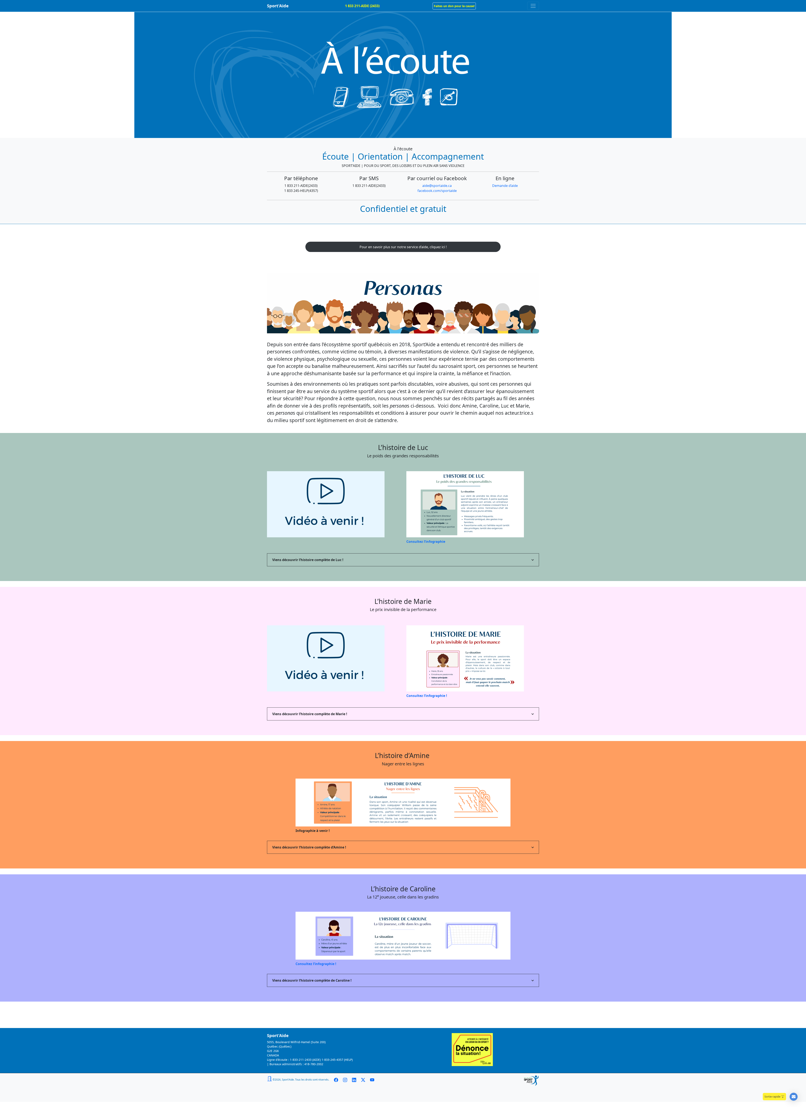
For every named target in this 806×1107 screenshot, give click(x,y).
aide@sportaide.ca (437, 185)
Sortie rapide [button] (772, 1096)
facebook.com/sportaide (437, 190)
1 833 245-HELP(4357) (301, 190)
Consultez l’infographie (425, 541)
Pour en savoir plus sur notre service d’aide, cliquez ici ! (403, 247)
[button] (454, 6)
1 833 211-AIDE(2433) (301, 185)
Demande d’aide (505, 185)
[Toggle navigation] (533, 6)
